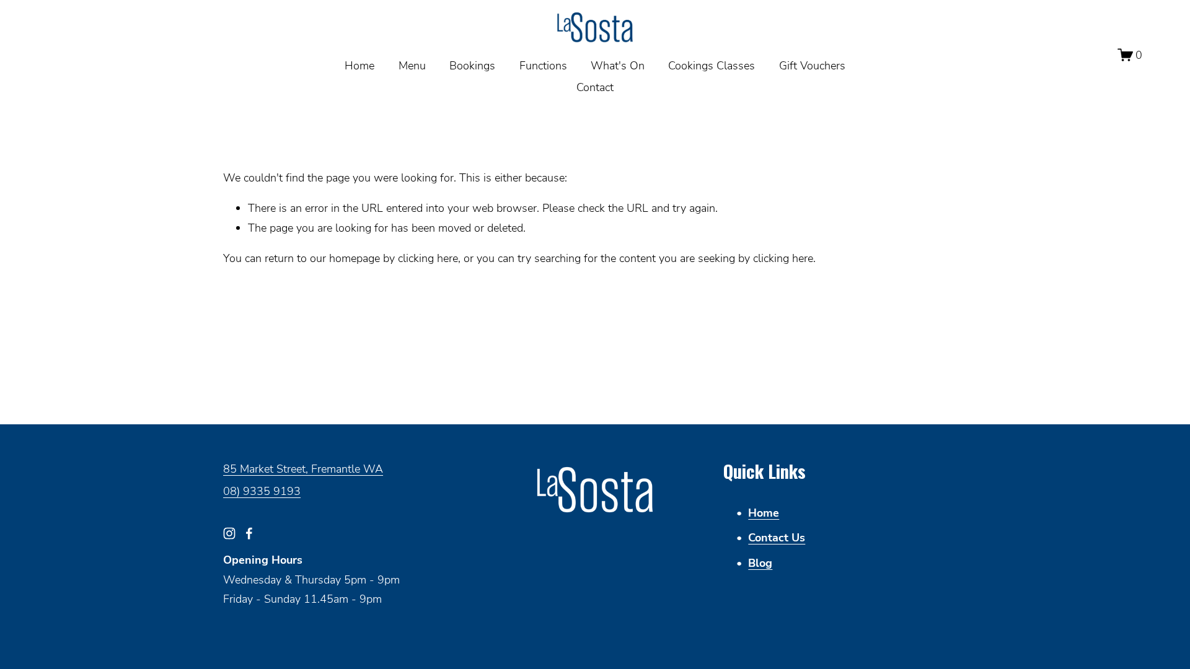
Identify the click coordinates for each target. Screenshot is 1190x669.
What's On (618, 65)
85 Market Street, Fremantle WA (303, 468)
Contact (595, 86)
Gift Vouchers (812, 65)
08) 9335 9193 (262, 490)
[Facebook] (249, 533)
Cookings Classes (711, 65)
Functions (543, 65)
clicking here (428, 257)
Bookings (472, 65)
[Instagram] (229, 533)
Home (359, 65)
